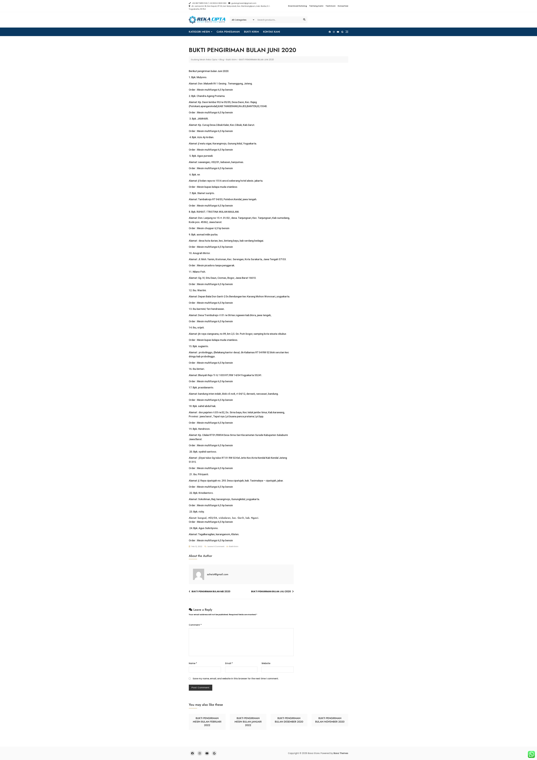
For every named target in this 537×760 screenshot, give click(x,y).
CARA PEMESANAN (228, 32)
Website (266, 663)
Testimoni (330, 6)
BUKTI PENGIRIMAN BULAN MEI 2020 (211, 591)
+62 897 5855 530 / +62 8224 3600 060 (208, 3)
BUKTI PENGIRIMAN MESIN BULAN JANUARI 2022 (248, 721)
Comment (195, 624)
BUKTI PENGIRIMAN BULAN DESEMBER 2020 (289, 720)
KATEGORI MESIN (199, 32)
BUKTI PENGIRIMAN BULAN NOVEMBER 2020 (329, 720)
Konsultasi (343, 6)
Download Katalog (297, 6)
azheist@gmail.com (217, 574)
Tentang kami (316, 6)
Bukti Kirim (233, 546)
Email (229, 663)
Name (193, 663)
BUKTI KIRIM (251, 32)
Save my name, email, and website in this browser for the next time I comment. (236, 678)
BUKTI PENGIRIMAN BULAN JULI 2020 (271, 591)
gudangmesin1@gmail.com (243, 3)
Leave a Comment (216, 546)
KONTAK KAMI (271, 32)
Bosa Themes (341, 753)
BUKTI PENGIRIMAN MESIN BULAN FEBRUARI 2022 (207, 721)
